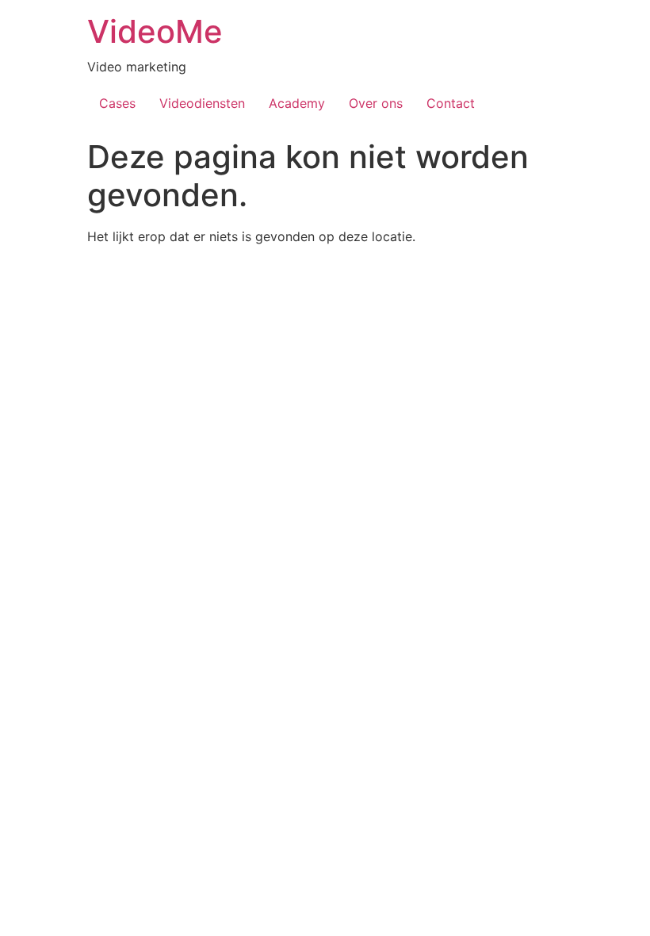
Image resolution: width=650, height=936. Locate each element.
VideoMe (155, 31)
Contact (450, 103)
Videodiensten (202, 103)
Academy (297, 103)
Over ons (376, 103)
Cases (117, 103)
